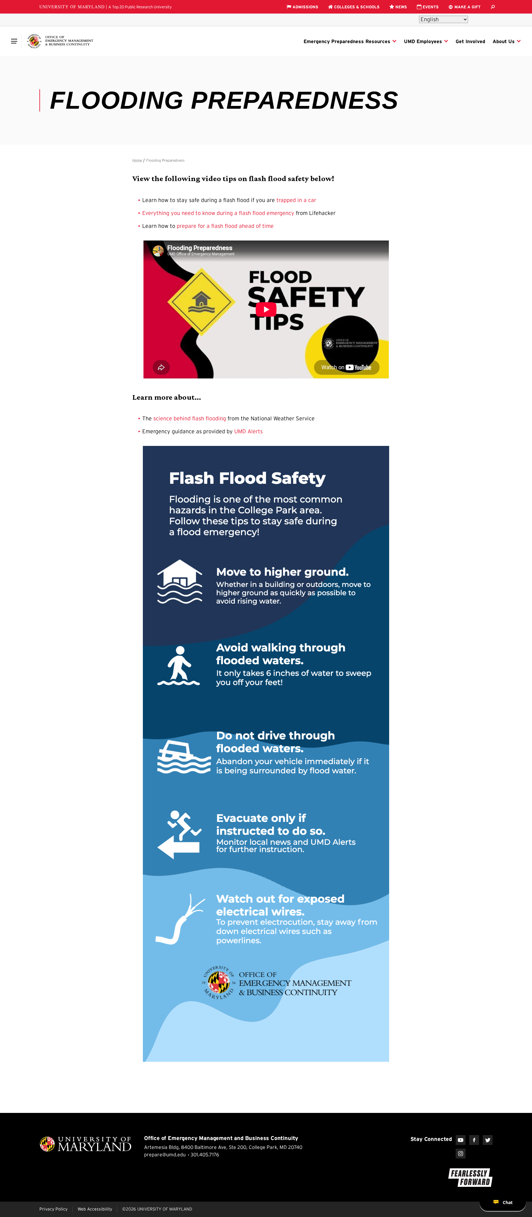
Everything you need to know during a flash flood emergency (218, 213)
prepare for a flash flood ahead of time (225, 226)
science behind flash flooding (189, 418)
